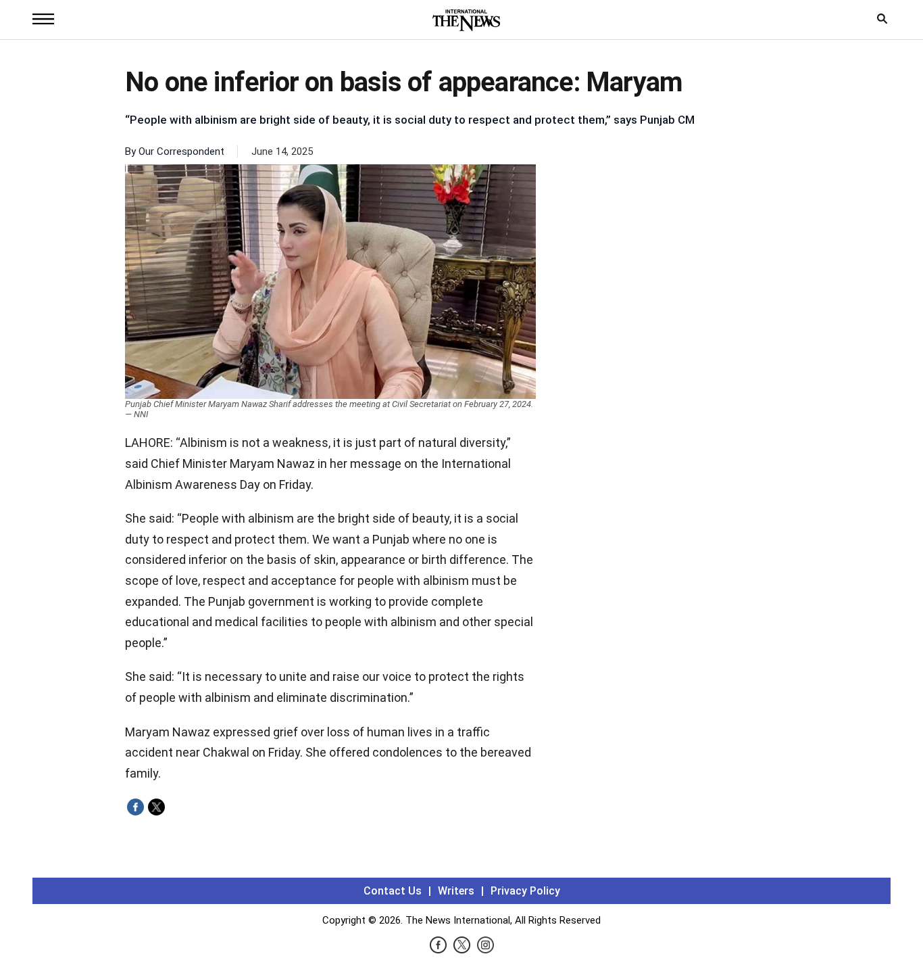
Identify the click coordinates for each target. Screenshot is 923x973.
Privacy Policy (525, 890)
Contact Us (393, 890)
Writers (456, 890)
